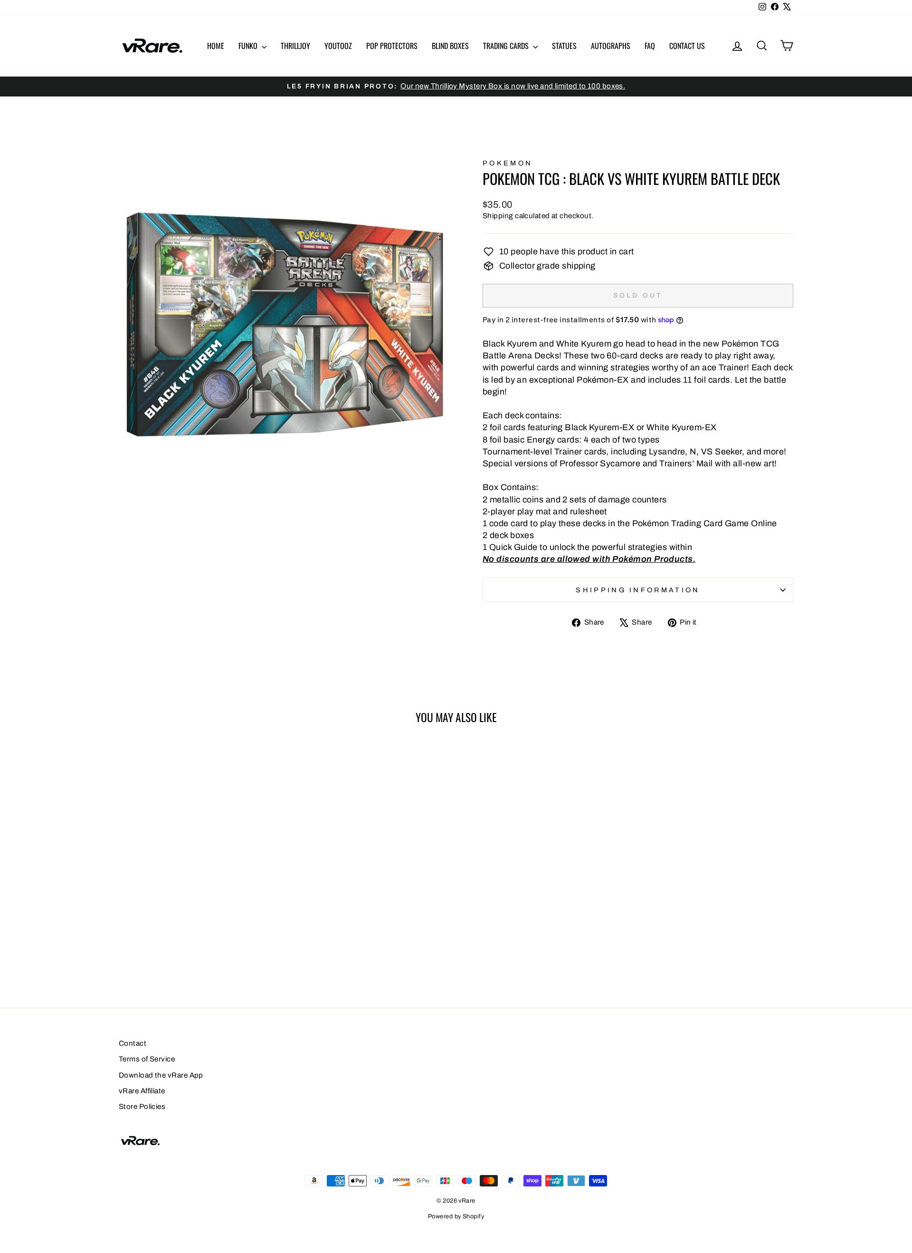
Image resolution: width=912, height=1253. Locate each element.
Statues (564, 45)
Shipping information (638, 590)
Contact (132, 1043)
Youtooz (338, 45)
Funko (248, 45)
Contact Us (687, 45)
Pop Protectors (392, 45)
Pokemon (507, 163)
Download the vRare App (161, 1075)
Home (215, 45)
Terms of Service (147, 1059)
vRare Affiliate (142, 1091)
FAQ (650, 45)
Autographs (610, 45)
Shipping (498, 216)
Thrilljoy (295, 45)
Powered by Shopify (456, 1216)
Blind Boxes (450, 45)
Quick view (199, 895)
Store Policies (142, 1106)
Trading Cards (507, 45)
